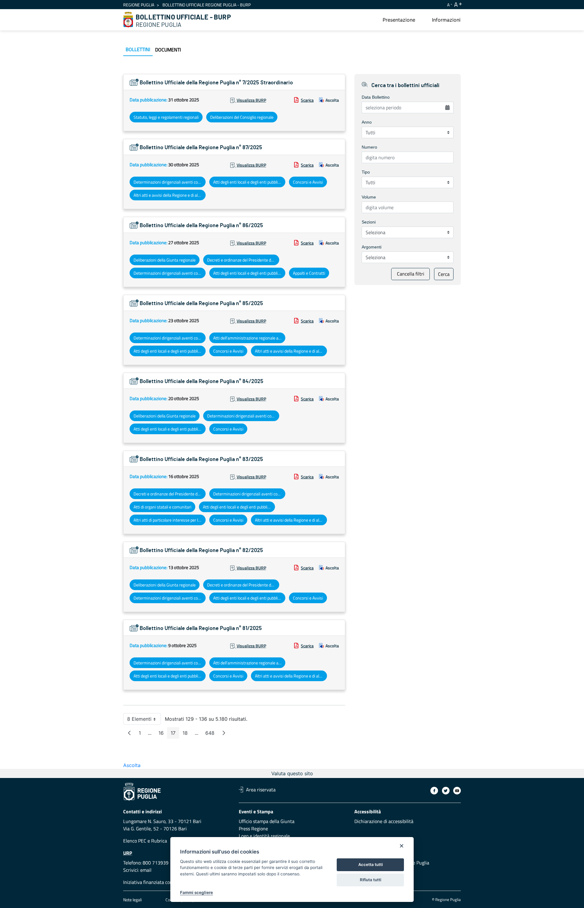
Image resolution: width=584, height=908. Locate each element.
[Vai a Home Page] (128, 20)
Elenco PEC (134, 840)
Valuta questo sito (292, 773)
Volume (369, 197)
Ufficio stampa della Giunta (266, 821)
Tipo (366, 172)
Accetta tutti (370, 864)
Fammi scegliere (196, 892)
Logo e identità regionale (264, 835)
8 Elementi (144, 720)
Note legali (132, 899)
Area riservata (261, 789)
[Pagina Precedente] (129, 733)
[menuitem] (399, 19)
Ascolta (332, 100)
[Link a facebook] (434, 790)
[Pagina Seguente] (224, 733)
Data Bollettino (376, 97)
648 (211, 734)
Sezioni (369, 222)
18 (186, 734)
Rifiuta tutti (370, 879)
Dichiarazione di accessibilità (383, 821)
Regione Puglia (138, 5)
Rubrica (159, 840)
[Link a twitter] (446, 790)
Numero (369, 147)
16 (162, 734)
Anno (367, 122)
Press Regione (253, 828)
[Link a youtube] (457, 790)
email (145, 870)
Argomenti (371, 247)
